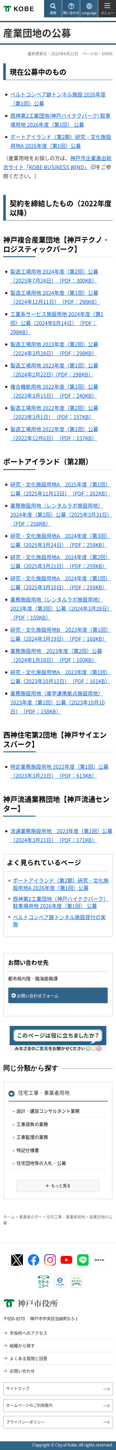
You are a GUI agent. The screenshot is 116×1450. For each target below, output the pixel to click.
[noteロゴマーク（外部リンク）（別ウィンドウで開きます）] (99, 1260)
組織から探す (22, 1345)
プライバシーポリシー (25, 1422)
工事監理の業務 (32, 1137)
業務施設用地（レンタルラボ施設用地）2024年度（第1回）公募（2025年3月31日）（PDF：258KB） (61, 514)
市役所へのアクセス (28, 1333)
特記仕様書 (27, 1150)
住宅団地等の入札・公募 (41, 1163)
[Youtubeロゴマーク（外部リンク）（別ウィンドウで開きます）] (66, 1260)
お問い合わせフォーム (38, 995)
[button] (53, 9)
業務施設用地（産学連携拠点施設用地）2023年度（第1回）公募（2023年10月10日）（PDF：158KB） (57, 702)
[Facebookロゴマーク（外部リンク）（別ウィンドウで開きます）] (33, 1260)
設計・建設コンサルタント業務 (48, 1111)
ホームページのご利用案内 (29, 1405)
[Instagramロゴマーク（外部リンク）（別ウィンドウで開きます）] (50, 1260)
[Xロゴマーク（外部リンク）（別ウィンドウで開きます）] (17, 1260)
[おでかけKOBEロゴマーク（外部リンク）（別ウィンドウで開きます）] (76, 1282)
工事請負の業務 (32, 1124)
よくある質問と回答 (28, 1358)
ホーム (9, 1217)
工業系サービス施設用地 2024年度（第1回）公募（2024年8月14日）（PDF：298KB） (56, 323)
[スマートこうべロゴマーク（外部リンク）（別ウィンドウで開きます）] (43, 1281)
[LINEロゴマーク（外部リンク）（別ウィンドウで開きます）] (83, 1260)
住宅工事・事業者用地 (44, 1092)
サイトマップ (17, 1388)
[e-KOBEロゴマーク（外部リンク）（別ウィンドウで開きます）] (60, 1281)
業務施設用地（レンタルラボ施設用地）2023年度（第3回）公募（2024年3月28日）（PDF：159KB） (61, 608)
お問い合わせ (22, 1371)
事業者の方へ (30, 1217)
